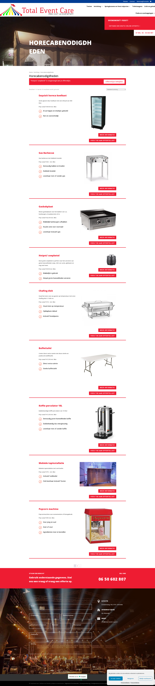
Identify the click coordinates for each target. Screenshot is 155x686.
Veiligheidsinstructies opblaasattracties (103, 683)
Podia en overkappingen (144, 13)
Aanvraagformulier (143, 1)
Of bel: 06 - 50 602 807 (144, 33)
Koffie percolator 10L (50, 405)
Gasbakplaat (46, 206)
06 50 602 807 (112, 579)
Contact (132, 1)
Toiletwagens (137, 6)
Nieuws (125, 1)
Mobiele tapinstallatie (51, 463)
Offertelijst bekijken (114, 81)
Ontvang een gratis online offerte (124, 26)
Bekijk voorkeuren (145, 678)
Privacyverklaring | (85, 683)
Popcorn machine (48, 509)
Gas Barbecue (46, 152)
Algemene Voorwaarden (72, 683)
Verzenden (33, 658)
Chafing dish (46, 290)
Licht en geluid (149, 6)
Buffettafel (45, 348)
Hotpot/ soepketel (49, 255)
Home (31, 72)
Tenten (89, 6)
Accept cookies (116, 678)
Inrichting (97, 6)
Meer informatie (107, 135)
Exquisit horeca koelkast (53, 95)
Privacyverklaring (125, 682)
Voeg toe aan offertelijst (103, 140)
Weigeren (130, 678)
